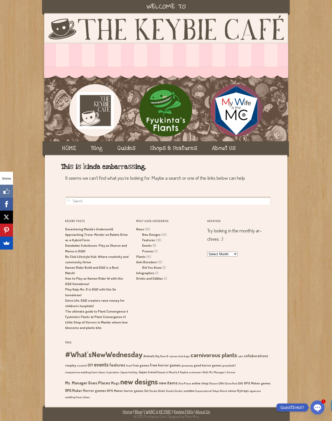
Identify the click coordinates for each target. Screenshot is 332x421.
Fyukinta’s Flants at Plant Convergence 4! (95, 317)
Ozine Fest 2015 (234, 383)
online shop (200, 383)
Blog (97, 148)
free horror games (165, 365)
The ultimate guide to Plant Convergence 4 (96, 311)
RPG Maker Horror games (85, 390)
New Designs (151, 234)
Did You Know (152, 267)
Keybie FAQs (183, 411)
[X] (6, 217)
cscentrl (82, 365)
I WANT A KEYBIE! (157, 411)
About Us (224, 148)
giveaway (187, 365)
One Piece (184, 383)
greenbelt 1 (229, 365)
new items (168, 382)
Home (127, 411)
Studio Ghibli (157, 391)
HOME (69, 148)
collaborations (256, 355)
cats (240, 356)
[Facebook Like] (6, 191)
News (140, 229)
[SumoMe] (6, 243)
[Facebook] (6, 204)
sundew (189, 391)
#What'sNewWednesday (104, 354)
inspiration (112, 372)
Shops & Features (173, 148)
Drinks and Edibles (149, 278)
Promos (148, 251)
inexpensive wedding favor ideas (85, 372)
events (101, 364)
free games (141, 365)
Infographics (145, 273)
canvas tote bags (179, 356)
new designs (139, 381)
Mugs (115, 383)
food (129, 365)
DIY (90, 365)
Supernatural (203, 391)
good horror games (208, 365)
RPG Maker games (257, 383)
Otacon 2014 (216, 383)
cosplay (70, 365)
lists (206, 372)
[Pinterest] (6, 230)
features (117, 365)
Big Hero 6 (161, 356)
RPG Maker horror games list (128, 391)
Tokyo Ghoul (219, 391)
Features (148, 240)
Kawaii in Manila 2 (168, 372)
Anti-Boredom (146, 262)
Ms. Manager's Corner (222, 372)
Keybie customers (191, 372)
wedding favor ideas (77, 397)
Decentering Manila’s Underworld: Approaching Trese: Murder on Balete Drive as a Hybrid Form (96, 234)
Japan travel (147, 372)
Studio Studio (174, 391)
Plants (141, 256)
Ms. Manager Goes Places (87, 382)
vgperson (255, 391)
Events (147, 245)
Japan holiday (128, 372)
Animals (149, 356)
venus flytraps (238, 391)
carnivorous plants (214, 355)
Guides (126, 148)
